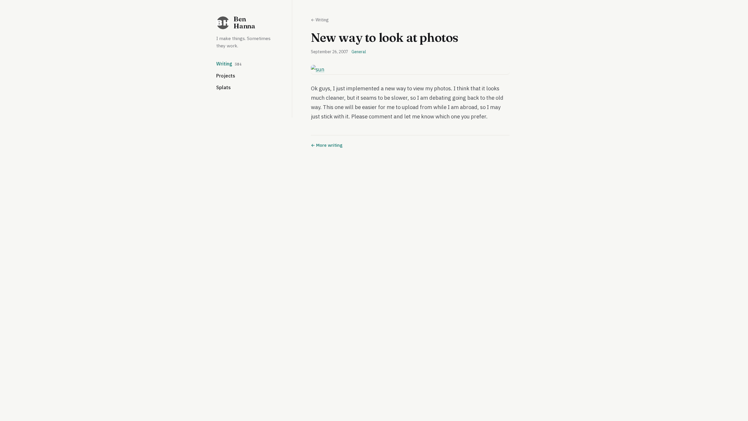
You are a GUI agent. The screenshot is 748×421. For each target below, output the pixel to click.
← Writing (320, 20)
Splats (223, 87)
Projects (225, 76)
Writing (229, 64)
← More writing (326, 145)
